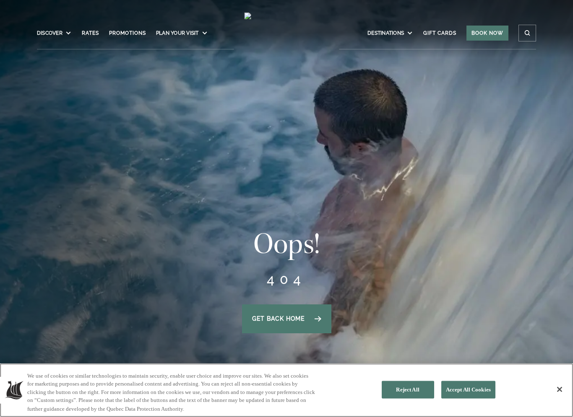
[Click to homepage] (287, 37)
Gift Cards (439, 33)
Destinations (385, 33)
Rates (90, 33)
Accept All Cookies (468, 389)
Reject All (407, 389)
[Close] (559, 389)
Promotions (127, 33)
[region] (286, 390)
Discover (50, 33)
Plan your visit (177, 33)
